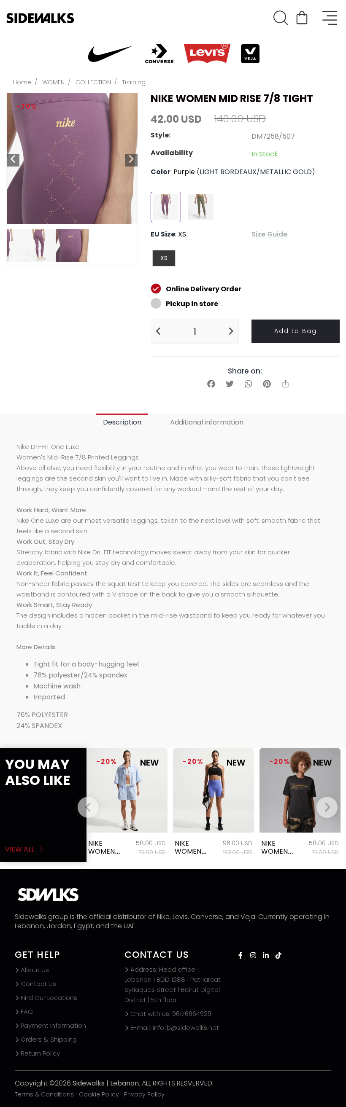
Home (22, 82)
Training (134, 82)
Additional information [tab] (206, 422)
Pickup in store (192, 304)
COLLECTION (93, 82)
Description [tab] (122, 422)
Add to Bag (295, 331)
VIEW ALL (20, 849)
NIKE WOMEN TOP (101, 851)
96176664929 (170, 1013)
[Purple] (166, 207)
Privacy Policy (144, 1094)
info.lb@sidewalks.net (174, 1027)
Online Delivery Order (203, 289)
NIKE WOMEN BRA (188, 851)
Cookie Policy (99, 1094)
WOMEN (53, 82)
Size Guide (269, 234)
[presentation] (88, 807)
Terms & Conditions (44, 1094)
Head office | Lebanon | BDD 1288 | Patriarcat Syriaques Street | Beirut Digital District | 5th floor (172, 984)
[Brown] (201, 207)
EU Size (163, 234)
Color (160, 172)
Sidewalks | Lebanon (106, 1083)
